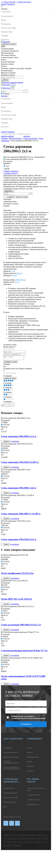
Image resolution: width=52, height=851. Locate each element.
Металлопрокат (15, 138)
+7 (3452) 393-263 (8, 2)
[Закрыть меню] (13, 87)
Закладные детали (10, 793)
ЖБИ (5, 807)
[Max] (11, 823)
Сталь (14, 275)
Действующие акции (11, 757)
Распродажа (6, 24)
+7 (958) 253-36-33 (23, 2)
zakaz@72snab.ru (8, 4)
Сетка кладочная (30, 138)
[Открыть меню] (13, 85)
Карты (19, 273)
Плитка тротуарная (10, 797)
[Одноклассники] (17, 823)
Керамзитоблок (9, 788)
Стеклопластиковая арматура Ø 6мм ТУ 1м (24, 650)
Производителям (33, 757)
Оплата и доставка (8, 28)
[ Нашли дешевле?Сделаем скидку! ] (11, 172)
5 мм (13, 271)
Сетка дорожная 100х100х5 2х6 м (18, 488)
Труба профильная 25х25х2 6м (17, 573)
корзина (26, 136)
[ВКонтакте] (5, 823)
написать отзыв (10, 378)
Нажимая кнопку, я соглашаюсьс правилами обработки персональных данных (28, 717)
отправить (26, 724)
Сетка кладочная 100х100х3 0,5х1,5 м (21, 624)
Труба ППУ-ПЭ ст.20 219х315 (16, 599)
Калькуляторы (6, 32)
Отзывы (30, 761)
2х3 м (17, 282)
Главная (4, 138)
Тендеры (4, 36)
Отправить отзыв (10, 362)
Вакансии (30, 766)
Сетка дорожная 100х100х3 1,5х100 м (20, 513)
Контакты (5, 39)
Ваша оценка (9, 347)
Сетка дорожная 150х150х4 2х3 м (18, 539)
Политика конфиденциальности (11, 762)
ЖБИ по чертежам (10, 802)
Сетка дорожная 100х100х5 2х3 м (18, 436)
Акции (3, 20)
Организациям (7, 16)
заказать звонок (16, 82)
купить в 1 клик (21, 197)
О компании (6, 12)
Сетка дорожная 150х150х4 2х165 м (20, 462)
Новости (30, 752)
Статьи (29, 748)
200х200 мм (21, 280)
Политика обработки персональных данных (11, 768)
